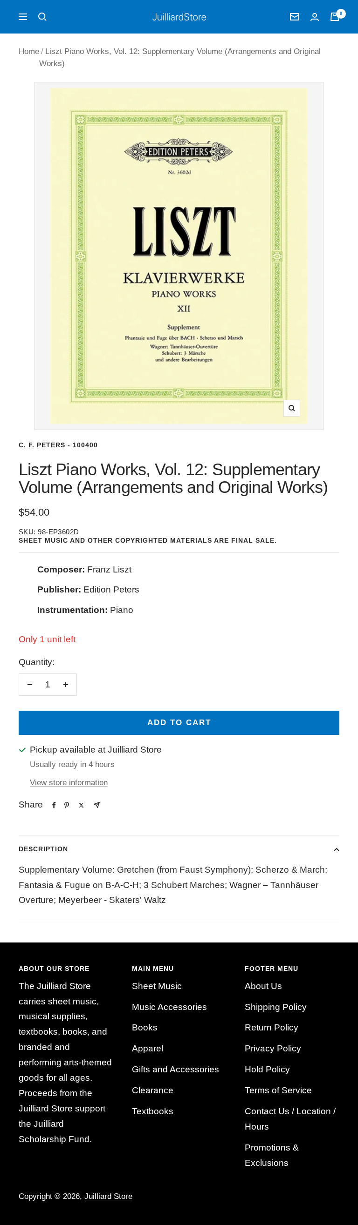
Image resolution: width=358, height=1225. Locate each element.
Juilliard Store (108, 1196)
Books (145, 1027)
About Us (263, 986)
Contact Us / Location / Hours (290, 1118)
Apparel (147, 1048)
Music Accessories (169, 1007)
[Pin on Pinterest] (66, 805)
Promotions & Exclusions (272, 1155)
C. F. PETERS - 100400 (58, 445)
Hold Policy (267, 1069)
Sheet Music (157, 986)
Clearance (152, 1090)
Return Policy (271, 1027)
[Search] (42, 17)
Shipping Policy (276, 1007)
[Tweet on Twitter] (81, 805)
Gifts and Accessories (175, 1069)
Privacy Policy (273, 1048)
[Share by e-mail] (97, 805)
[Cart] (334, 17)
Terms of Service (278, 1090)
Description (43, 849)
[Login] (314, 17)
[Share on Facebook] (54, 805)
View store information (69, 782)
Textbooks (152, 1111)
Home (29, 51)
